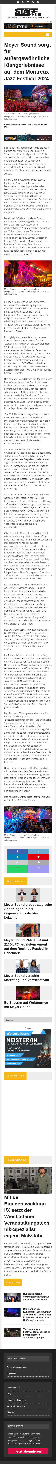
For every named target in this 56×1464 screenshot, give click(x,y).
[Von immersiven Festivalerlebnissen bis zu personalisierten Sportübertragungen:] (12, 1334)
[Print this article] (38, 862)
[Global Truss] (28, 139)
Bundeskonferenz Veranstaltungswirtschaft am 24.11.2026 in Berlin (36, 1297)
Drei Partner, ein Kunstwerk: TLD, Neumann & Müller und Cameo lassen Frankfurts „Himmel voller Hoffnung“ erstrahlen (37, 1314)
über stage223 (13, 1388)
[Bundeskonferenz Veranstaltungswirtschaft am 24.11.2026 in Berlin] (12, 1299)
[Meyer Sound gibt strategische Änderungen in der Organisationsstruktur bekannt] (28, 900)
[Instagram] (28, 2)
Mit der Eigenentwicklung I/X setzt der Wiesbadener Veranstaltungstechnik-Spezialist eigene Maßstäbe (26, 1217)
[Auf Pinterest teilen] (38, 857)
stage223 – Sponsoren (17, 1400)
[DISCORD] (23, 2)
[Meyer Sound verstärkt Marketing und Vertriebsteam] (28, 970)
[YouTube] (18, 2)
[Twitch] (33, 2)
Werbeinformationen (16, 1406)
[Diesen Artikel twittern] (38, 851)
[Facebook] (38, 2)
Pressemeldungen (17, 1160)
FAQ (9, 1394)
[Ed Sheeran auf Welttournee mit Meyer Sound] (28, 997)
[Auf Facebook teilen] (17, 851)
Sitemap (10, 1412)
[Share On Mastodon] (38, 868)
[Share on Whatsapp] (17, 868)
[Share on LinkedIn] (17, 857)
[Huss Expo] (28, 26)
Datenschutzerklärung (17, 1367)
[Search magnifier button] (49, 1019)
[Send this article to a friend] (17, 862)
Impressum (12, 1373)
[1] (28, 819)
